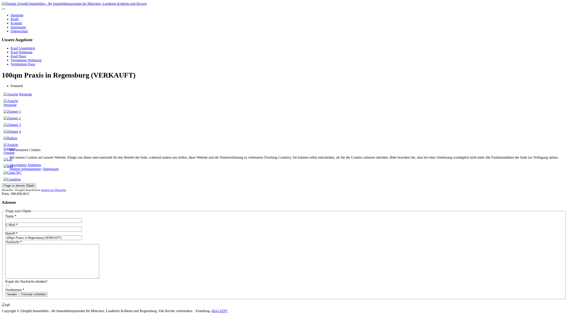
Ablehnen (34, 165)
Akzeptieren (18, 165)
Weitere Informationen (25, 169)
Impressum (51, 169)
